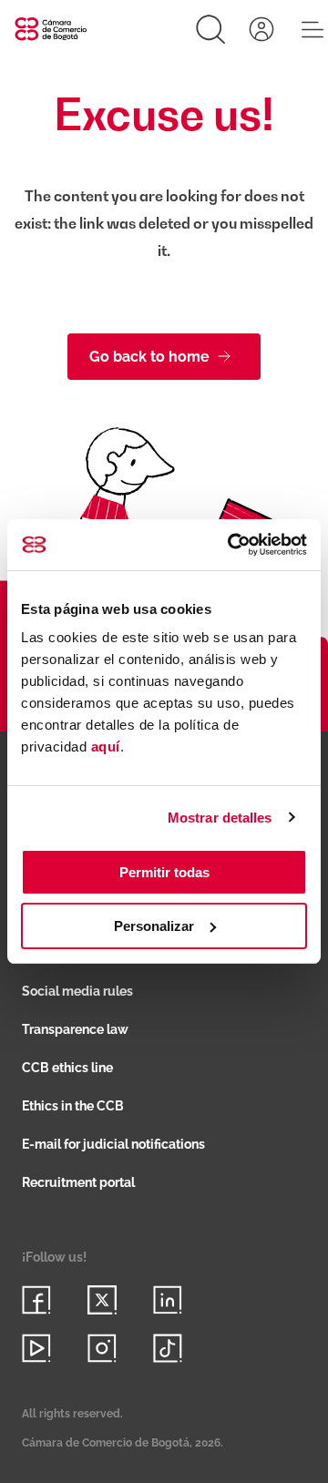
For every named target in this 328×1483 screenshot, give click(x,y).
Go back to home (149, 356)
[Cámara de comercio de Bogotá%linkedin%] (167, 1299)
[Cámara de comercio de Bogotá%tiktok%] (167, 1348)
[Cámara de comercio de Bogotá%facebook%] (36, 1299)
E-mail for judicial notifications (113, 1144)
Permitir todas (164, 872)
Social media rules (77, 991)
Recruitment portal (78, 1182)
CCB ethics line (67, 1067)
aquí (105, 746)
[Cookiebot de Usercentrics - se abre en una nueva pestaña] (231, 545)
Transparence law (75, 1029)
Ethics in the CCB (73, 1106)
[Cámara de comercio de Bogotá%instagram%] (102, 1348)
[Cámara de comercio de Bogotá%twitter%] (102, 1299)
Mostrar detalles (220, 817)
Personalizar (154, 926)
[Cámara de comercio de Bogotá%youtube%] (36, 1348)
